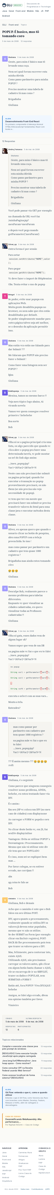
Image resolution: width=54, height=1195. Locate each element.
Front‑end (20, 11)
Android (6, 16)
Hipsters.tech (44, 1173)
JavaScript (6, 1170)
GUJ (4, 25)
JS (42, 11)
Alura (41, 1155)
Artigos (22, 1159)
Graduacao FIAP (23, 1164)
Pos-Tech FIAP (25, 1170)
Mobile (30, 11)
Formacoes (23, 1156)
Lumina (42, 1159)
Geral (11, 11)
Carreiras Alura (25, 1152)
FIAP (40, 1163)
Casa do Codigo (42, 1167)
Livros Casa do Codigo (25, 1174)
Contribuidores (37, 1189)
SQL (37, 11)
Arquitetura (7, 1181)
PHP (47, 11)
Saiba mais (25, 1189)
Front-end (13, 25)
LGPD (47, 1189)
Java (4, 11)
